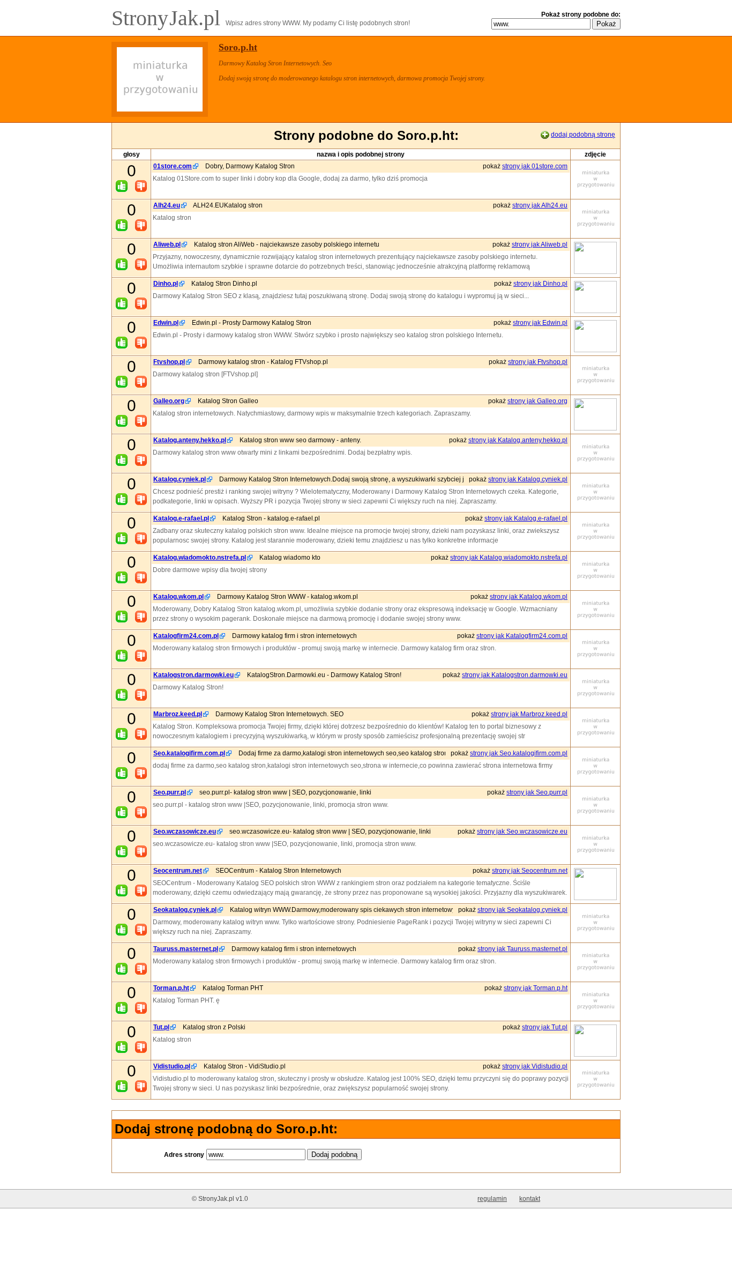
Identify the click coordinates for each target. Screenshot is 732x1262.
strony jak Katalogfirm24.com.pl (521, 636)
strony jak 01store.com (534, 166)
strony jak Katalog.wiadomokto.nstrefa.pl (508, 557)
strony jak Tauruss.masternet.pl (522, 949)
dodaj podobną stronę (583, 134)
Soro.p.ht (238, 47)
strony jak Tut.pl (544, 1027)
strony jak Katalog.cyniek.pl (527, 479)
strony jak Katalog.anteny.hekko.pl (517, 440)
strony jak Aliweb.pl (539, 244)
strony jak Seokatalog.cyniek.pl (522, 910)
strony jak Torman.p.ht (535, 988)
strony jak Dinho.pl (540, 283)
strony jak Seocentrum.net (529, 870)
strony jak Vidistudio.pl (534, 1066)
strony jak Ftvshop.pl (537, 362)
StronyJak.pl (168, 18)
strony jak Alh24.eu (539, 205)
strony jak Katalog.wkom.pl (528, 596)
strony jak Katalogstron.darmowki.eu (514, 675)
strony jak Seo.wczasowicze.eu (522, 831)
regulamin (492, 1198)
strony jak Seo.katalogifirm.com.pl (518, 753)
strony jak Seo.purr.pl (536, 792)
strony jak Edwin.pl (540, 322)
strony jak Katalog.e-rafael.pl (525, 518)
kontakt (529, 1198)
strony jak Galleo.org (537, 401)
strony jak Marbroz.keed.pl (529, 714)
